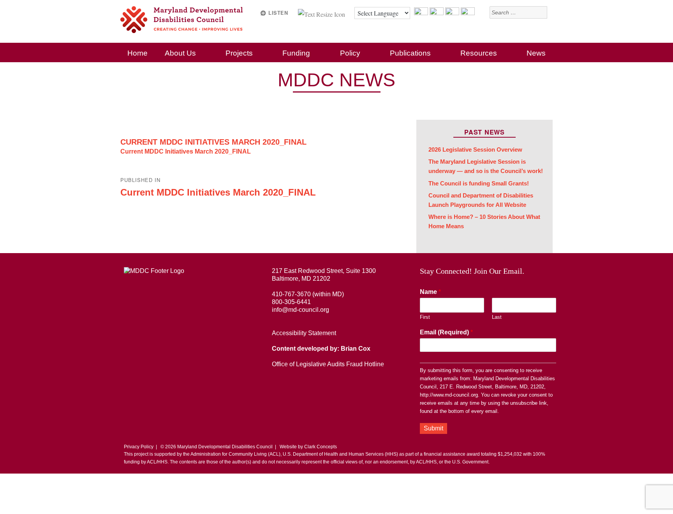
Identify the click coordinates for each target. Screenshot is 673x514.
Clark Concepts (320, 446)
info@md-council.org (300, 309)
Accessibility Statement (304, 333)
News (536, 53)
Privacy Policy (138, 446)
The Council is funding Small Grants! (478, 183)
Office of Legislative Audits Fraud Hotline (328, 364)
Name (430, 291)
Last (497, 317)
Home (137, 53)
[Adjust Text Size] (322, 13)
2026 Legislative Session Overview (475, 150)
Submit (433, 428)
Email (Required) (446, 332)
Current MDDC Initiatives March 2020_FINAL (213, 142)
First (425, 317)
